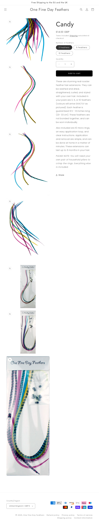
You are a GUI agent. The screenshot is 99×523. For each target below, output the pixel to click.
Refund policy (53, 515)
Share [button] (61, 175)
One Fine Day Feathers (33, 515)
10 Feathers (64, 53)
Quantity (59, 59)
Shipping (74, 35)
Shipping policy (64, 518)
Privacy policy (68, 515)
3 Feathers (64, 47)
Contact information (83, 518)
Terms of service (85, 515)
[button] (5, 9)
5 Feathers (81, 47)
